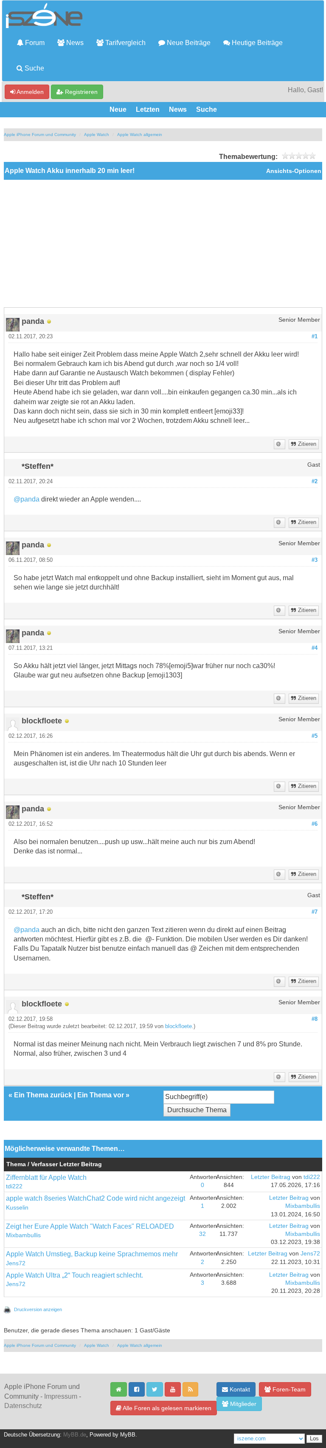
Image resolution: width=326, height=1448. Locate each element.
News (74, 42)
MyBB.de (74, 1435)
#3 (315, 560)
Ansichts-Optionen (293, 171)
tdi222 (14, 1186)
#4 (315, 648)
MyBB (127, 1435)
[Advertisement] (163, 243)
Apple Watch (96, 134)
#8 (315, 1019)
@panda (26, 499)
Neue (118, 109)
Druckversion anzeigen (38, 1309)
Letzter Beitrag (270, 1177)
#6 (315, 824)
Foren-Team (288, 1389)
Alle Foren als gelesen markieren (166, 1408)
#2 (315, 482)
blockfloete (178, 1026)
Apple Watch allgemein (139, 134)
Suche (33, 68)
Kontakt (239, 1389)
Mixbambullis (302, 1206)
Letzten (148, 109)
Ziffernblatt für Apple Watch (46, 1177)
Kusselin (17, 1207)
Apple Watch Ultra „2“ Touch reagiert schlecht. (74, 1275)
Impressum (60, 1396)
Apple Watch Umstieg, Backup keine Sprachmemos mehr (92, 1254)
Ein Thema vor (100, 1095)
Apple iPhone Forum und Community (40, 134)
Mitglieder (242, 1403)
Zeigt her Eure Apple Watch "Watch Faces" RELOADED (90, 1226)
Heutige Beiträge (256, 42)
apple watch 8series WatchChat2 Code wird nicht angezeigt (95, 1198)
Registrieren (80, 91)
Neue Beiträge (188, 42)
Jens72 (15, 1263)
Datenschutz (23, 1405)
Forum (34, 42)
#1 (315, 337)
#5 (315, 736)
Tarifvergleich (125, 42)
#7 (315, 912)
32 (202, 1234)
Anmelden (29, 91)
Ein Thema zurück (43, 1095)
